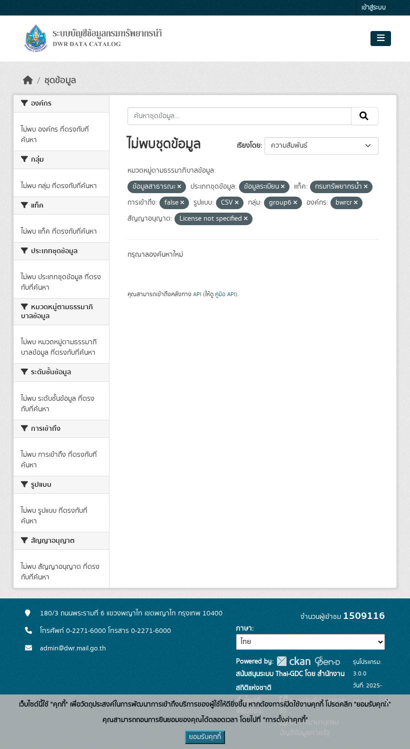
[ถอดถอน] (179, 187)
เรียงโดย (248, 146)
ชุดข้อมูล (60, 80)
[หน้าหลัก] (28, 80)
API (197, 294)
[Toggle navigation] (380, 38)
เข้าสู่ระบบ (374, 8)
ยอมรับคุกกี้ (205, 737)
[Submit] (364, 116)
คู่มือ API (225, 294)
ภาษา (244, 628)
